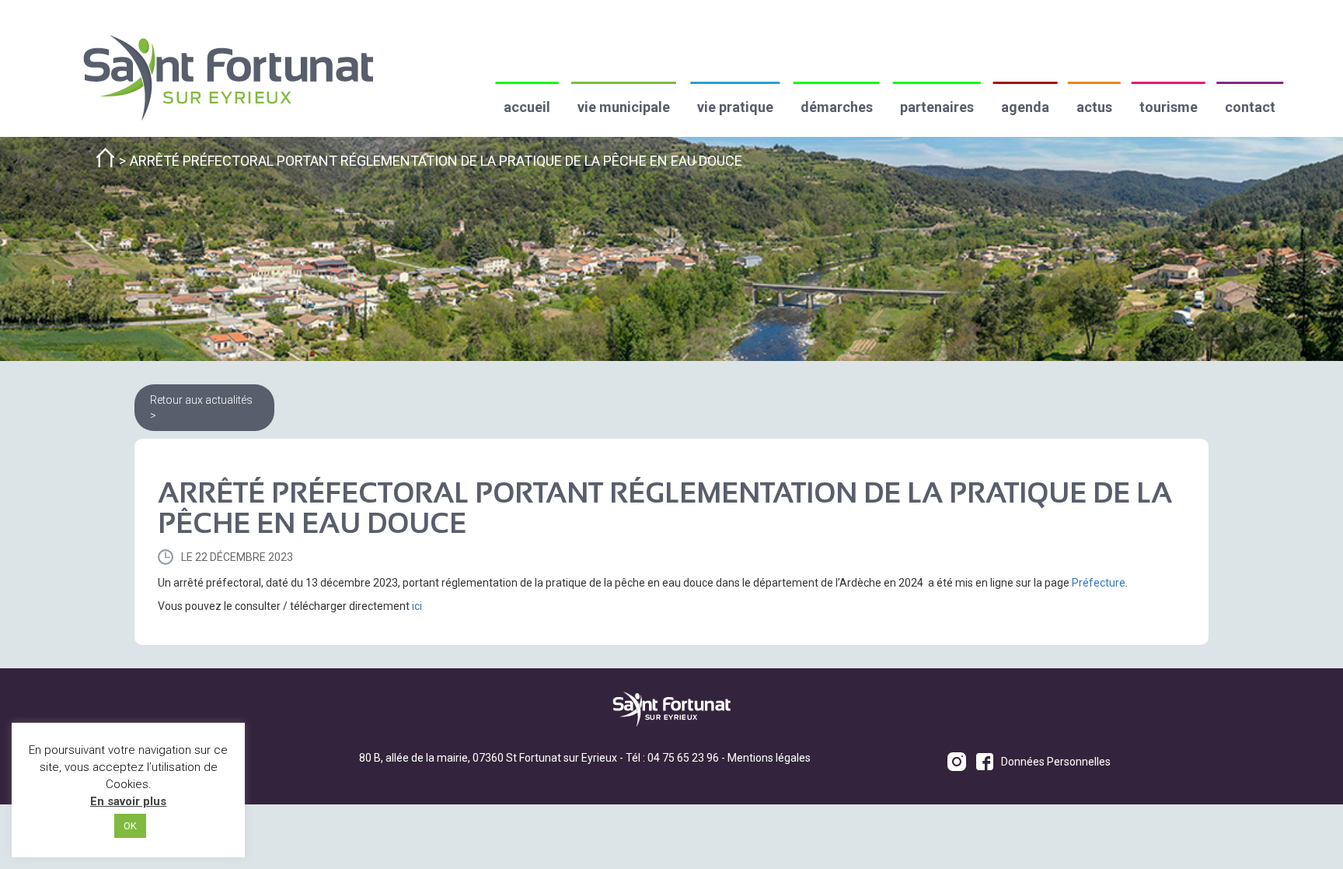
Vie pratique (735, 107)
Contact (1250, 107)
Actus (1094, 107)
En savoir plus (128, 801)
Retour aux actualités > (201, 408)
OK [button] (130, 826)
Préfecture (1098, 582)
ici (417, 606)
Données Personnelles (1056, 761)
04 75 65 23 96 (683, 758)
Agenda (1025, 107)
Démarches (837, 107)
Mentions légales (769, 758)
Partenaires (937, 107)
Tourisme (1168, 107)
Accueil (527, 107)
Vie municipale (623, 107)
